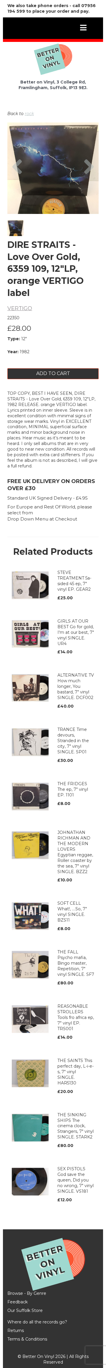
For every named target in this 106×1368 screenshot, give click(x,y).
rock (29, 113)
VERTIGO (19, 308)
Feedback (17, 1302)
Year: (13, 351)
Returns (15, 1330)
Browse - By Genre (26, 1293)
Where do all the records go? (37, 1322)
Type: (13, 338)
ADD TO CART (53, 373)
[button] (17, 184)
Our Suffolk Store (25, 1310)
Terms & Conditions (27, 1339)
